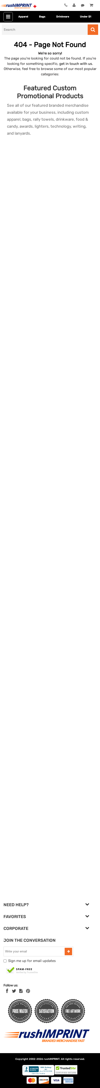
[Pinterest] (28, 991)
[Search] (93, 29)
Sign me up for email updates (32, 961)
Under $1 (85, 16)
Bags (42, 16)
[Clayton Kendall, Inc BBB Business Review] (38, 1074)
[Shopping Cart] (91, 5)
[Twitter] (14, 991)
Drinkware (62, 16)
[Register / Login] (74, 5)
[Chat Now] (82, 5)
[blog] (21, 991)
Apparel (23, 16)
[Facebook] (7, 991)
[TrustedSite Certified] (22, 970)
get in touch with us (75, 64)
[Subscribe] (68, 951)
